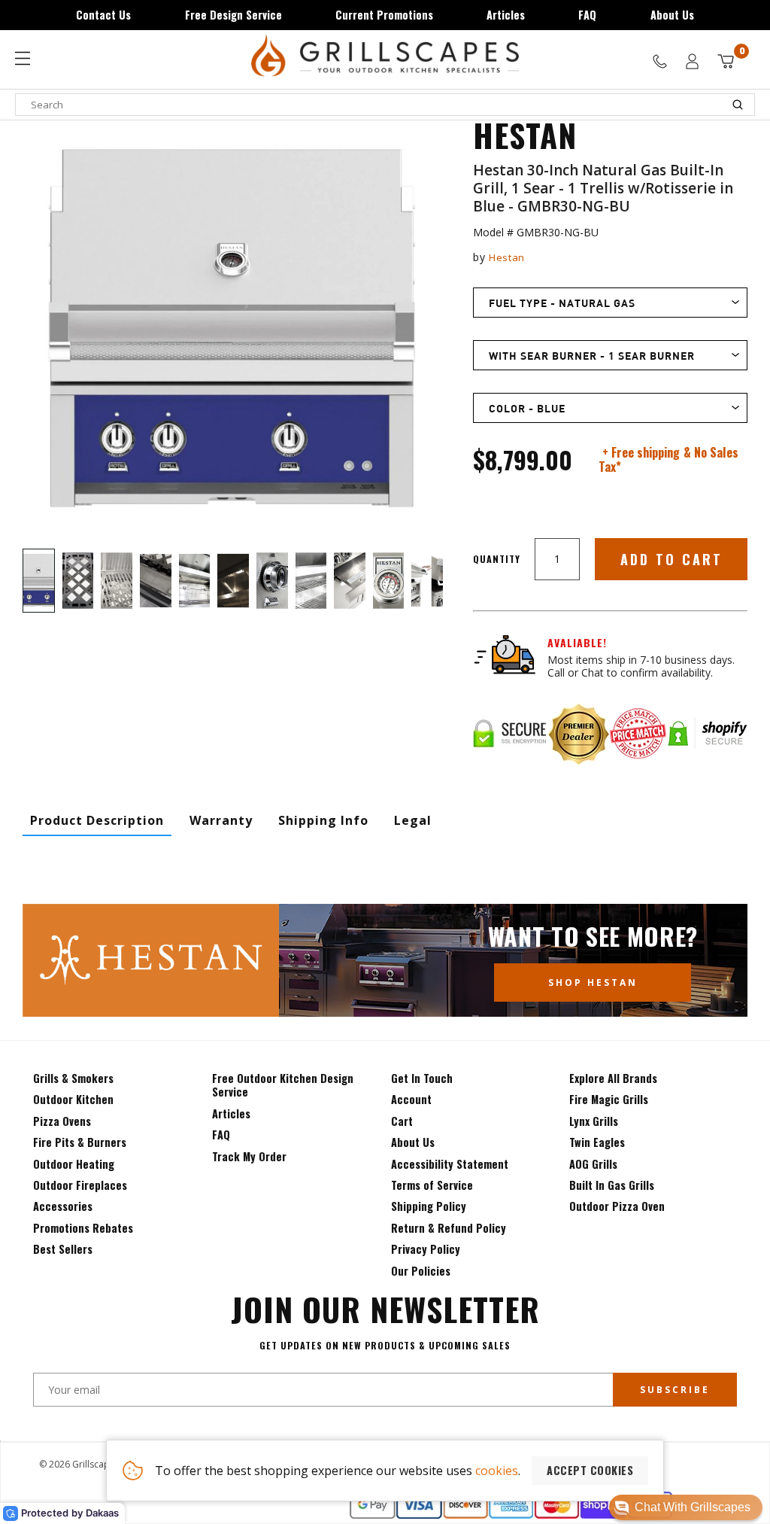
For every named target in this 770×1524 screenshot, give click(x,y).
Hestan (507, 257)
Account (411, 1099)
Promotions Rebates (83, 1228)
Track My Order (249, 1156)
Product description (97, 820)
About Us (672, 15)
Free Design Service (233, 15)
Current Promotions (384, 15)
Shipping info (323, 820)
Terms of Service (432, 1185)
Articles (506, 15)
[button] (685, 1507)
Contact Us (103, 15)
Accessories (62, 1206)
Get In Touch (422, 1078)
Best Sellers (62, 1249)
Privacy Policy (425, 1249)
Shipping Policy (428, 1206)
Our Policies (420, 1271)
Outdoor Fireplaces (80, 1185)
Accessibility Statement (449, 1164)
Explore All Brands (613, 1078)
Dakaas (102, 1512)
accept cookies (590, 1470)
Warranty (221, 820)
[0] (725, 61)
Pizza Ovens (62, 1121)
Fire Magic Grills (608, 1099)
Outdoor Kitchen (73, 1099)
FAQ (587, 15)
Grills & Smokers (73, 1078)
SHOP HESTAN (593, 982)
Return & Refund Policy (448, 1228)
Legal (413, 820)
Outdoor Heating (73, 1164)
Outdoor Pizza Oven (617, 1206)
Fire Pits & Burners (79, 1142)
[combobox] (385, 104)
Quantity (496, 559)
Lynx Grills (593, 1121)
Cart (402, 1121)
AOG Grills (593, 1164)
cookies (496, 1470)
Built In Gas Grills (611, 1185)
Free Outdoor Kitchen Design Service (282, 1085)
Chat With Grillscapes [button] (692, 1507)
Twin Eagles (597, 1142)
